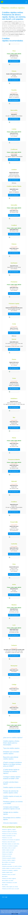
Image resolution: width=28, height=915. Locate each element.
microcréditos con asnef (7, 880)
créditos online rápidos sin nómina (10, 886)
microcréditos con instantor (8, 862)
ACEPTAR (14, 913)
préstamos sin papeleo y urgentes (10, 870)
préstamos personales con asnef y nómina (12, 866)
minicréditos (5, 876)
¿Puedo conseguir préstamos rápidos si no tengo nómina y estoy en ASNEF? (12, 764)
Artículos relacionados (10, 823)
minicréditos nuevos (6, 864)
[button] (14, 737)
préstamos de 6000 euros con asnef (10, 888)
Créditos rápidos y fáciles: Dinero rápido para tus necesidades (11, 743)
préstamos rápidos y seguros (8, 860)
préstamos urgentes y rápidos (9, 829)
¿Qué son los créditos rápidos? (12, 737)
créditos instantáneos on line (8, 835)
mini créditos (5, 884)
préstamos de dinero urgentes (9, 878)
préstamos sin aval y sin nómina (9, 833)
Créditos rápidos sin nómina (12, 787)
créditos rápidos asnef (7, 872)
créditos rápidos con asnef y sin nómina (11, 868)
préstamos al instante (7, 854)
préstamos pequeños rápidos (8, 858)
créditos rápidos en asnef (8, 849)
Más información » (14, 79)
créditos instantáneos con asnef (9, 882)
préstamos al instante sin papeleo (10, 845)
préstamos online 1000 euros (8, 841)
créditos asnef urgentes (7, 852)
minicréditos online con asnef (8, 847)
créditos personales (6, 856)
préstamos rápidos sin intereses (9, 831)
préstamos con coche (7, 837)
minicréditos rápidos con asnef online (10, 843)
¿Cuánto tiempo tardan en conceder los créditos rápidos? (11, 771)
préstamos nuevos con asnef (8, 874)
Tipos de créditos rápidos (11, 748)
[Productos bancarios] (2, 2)
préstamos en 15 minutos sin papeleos (11, 839)
